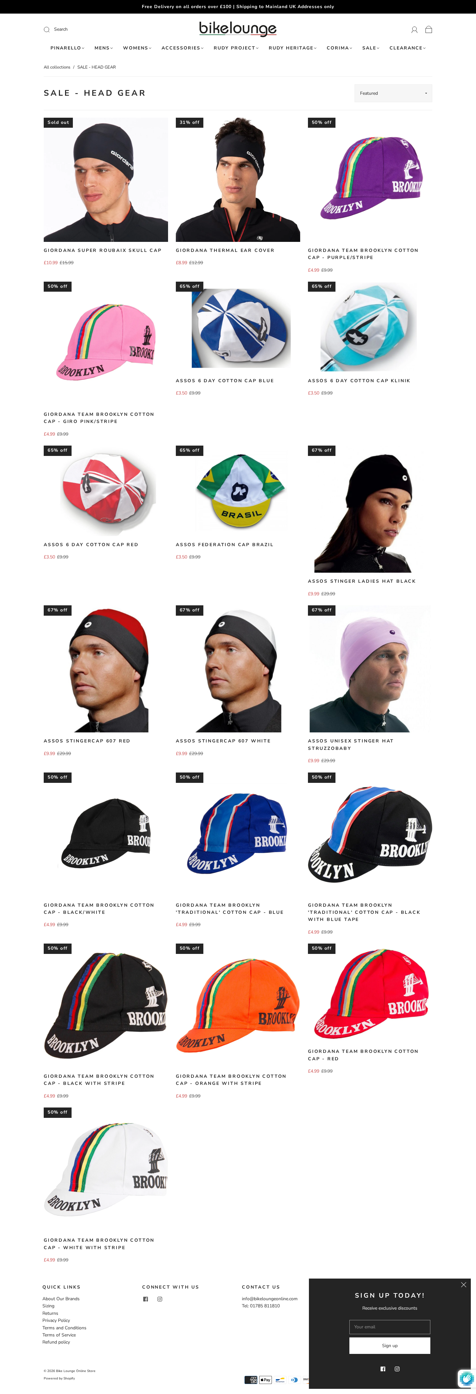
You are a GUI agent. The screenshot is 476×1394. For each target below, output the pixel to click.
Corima (338, 48)
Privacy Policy (56, 1320)
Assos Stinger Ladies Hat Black (362, 581)
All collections (57, 67)
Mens (102, 48)
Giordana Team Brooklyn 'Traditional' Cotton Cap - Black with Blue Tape (364, 912)
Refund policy (56, 1342)
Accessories (181, 48)
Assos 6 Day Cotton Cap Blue (225, 381)
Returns (50, 1313)
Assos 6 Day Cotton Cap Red (91, 545)
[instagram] (160, 1299)
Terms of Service (59, 1335)
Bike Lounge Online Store (76, 1371)
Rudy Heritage (291, 48)
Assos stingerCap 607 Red (87, 741)
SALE (369, 48)
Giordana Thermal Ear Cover (225, 250)
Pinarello (66, 48)
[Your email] (389, 1327)
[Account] (415, 29)
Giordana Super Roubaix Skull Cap (103, 250)
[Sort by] (393, 93)
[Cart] (428, 29)
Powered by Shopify (59, 1378)
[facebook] (145, 1299)
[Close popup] (464, 1286)
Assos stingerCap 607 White (223, 741)
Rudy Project (234, 48)
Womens (135, 48)
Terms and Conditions (64, 1328)
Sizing (48, 1306)
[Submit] (90, 29)
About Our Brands (61, 1299)
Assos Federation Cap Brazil (225, 545)
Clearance (406, 48)
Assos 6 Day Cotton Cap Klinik (359, 381)
